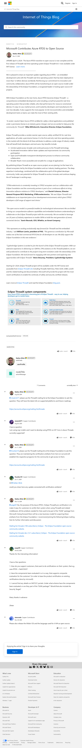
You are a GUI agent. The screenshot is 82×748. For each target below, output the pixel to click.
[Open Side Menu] (5, 3)
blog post (56, 283)
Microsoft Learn (32, 717)
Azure (29, 710)
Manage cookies (31, 742)
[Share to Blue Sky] (44, 666)
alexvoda (18, 617)
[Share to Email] (52, 666)
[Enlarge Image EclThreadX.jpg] (41, 308)
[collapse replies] (5, 391)
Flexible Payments (32, 700)
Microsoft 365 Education (60, 687)
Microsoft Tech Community (35, 724)
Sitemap (5, 742)
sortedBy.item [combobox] (71, 385)
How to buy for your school (60, 690)
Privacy (23, 742)
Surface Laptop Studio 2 (9, 683)
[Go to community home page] (10, 3)
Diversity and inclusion (59, 727)
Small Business (6, 734)
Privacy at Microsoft (59, 720)
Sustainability (57, 734)
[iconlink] (10, 373)
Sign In (74, 3)
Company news (57, 717)
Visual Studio (31, 734)
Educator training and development (63, 693)
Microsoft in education (59, 676)
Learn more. (20, 66)
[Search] (62, 3)
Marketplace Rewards (33, 731)
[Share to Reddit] (41, 666)
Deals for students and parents (62, 697)
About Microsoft (58, 714)
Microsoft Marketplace (34, 727)
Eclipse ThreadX (23, 283)
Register (67, 3)
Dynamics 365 (6, 717)
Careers (56, 710)
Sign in (14, 651)
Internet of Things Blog (12, 9)
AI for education (58, 700)
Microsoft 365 (6, 720)
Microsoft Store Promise (34, 697)
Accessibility (57, 731)
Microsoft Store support (34, 683)
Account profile (32, 676)
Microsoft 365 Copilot (8, 731)
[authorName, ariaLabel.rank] (9, 55)
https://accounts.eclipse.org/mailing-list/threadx (27, 409)
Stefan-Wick (17, 54)
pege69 (14, 505)
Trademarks (50, 742)
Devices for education (59, 680)
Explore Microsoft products (9, 697)
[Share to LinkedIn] (30, 666)
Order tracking (32, 690)
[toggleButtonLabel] (76, 9)
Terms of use (41, 742)
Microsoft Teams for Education (61, 683)
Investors (56, 724)
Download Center (32, 680)
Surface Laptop (6, 680)
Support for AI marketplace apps (36, 720)
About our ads (6, 744)
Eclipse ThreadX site (25, 269)
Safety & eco (59, 742)
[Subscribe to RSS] (48, 666)
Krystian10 (15, 451)
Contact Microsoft (14, 742)
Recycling (67, 742)
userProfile (21, 364)
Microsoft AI (6, 710)
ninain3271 (15, 398)
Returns (30, 687)
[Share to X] (37, 666)
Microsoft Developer (33, 714)
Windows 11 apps (7, 700)
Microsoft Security (7, 714)
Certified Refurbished (33, 693)
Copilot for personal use (9, 690)
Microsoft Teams (7, 727)
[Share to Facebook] (34, 666)
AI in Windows (6, 693)
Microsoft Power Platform (9, 724)
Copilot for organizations (9, 687)
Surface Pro (5, 676)
